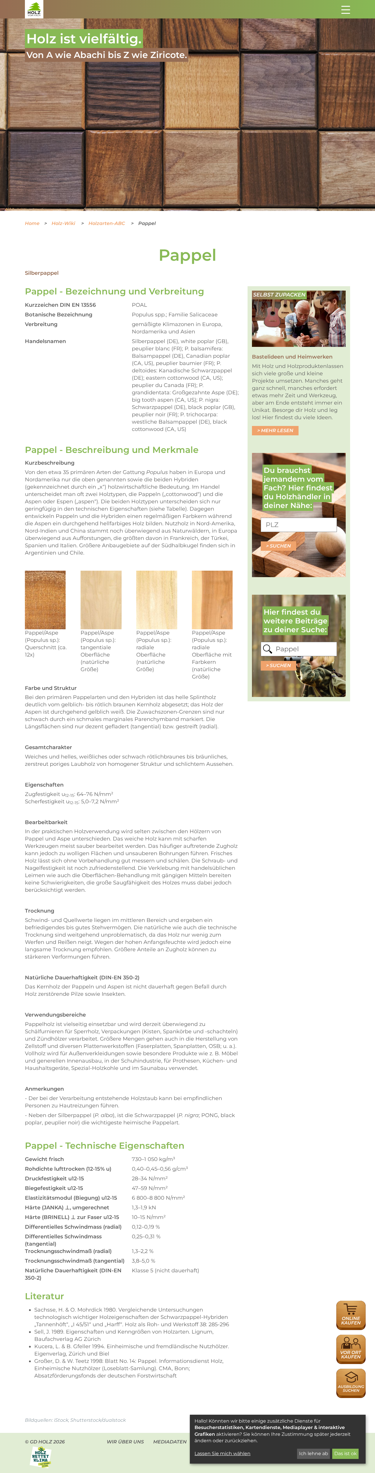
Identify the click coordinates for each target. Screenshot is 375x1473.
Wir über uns (125, 1442)
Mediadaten (170, 1442)
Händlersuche (351, 1338)
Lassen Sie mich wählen (222, 1453)
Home (32, 223)
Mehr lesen (277, 430)
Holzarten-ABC (107, 223)
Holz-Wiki (64, 223)
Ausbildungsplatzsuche (351, 1372)
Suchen (280, 546)
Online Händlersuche (351, 1307)
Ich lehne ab (313, 1453)
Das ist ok (345, 1453)
